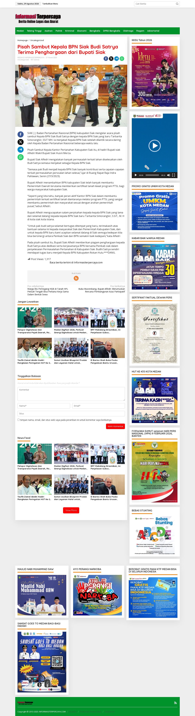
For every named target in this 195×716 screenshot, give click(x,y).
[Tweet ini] (111, 58)
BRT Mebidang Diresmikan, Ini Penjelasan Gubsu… (105, 331)
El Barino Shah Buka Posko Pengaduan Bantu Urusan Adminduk (104, 361)
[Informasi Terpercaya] (38, 17)
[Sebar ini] (106, 58)
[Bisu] (168, 175)
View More (71, 510)
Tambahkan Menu (50, 3)
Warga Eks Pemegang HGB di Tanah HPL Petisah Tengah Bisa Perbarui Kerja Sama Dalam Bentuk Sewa (48, 290)
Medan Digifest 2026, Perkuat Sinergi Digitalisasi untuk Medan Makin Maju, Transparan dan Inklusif (70, 331)
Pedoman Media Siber (90, 711)
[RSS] (76, 278)
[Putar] (135, 175)
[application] (154, 146)
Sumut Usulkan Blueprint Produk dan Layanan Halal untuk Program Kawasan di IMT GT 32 (70, 361)
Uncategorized (23, 60)
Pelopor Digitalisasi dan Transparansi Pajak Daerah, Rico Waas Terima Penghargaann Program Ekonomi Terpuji (34, 331)
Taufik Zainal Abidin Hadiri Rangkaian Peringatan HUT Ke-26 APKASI (34, 361)
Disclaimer (110, 711)
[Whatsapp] (122, 58)
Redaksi (73, 711)
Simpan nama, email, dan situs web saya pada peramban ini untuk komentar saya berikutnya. (66, 419)
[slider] (152, 175)
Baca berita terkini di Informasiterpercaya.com (76, 262)
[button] (177, 3)
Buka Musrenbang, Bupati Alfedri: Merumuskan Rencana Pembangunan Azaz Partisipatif (101, 289)
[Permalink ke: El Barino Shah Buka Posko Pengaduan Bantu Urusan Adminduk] (108, 347)
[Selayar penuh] (173, 175)
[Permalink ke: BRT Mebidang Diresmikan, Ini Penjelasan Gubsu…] (108, 317)
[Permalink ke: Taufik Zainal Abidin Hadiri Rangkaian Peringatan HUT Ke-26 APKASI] (35, 347)
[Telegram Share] (116, 58)
